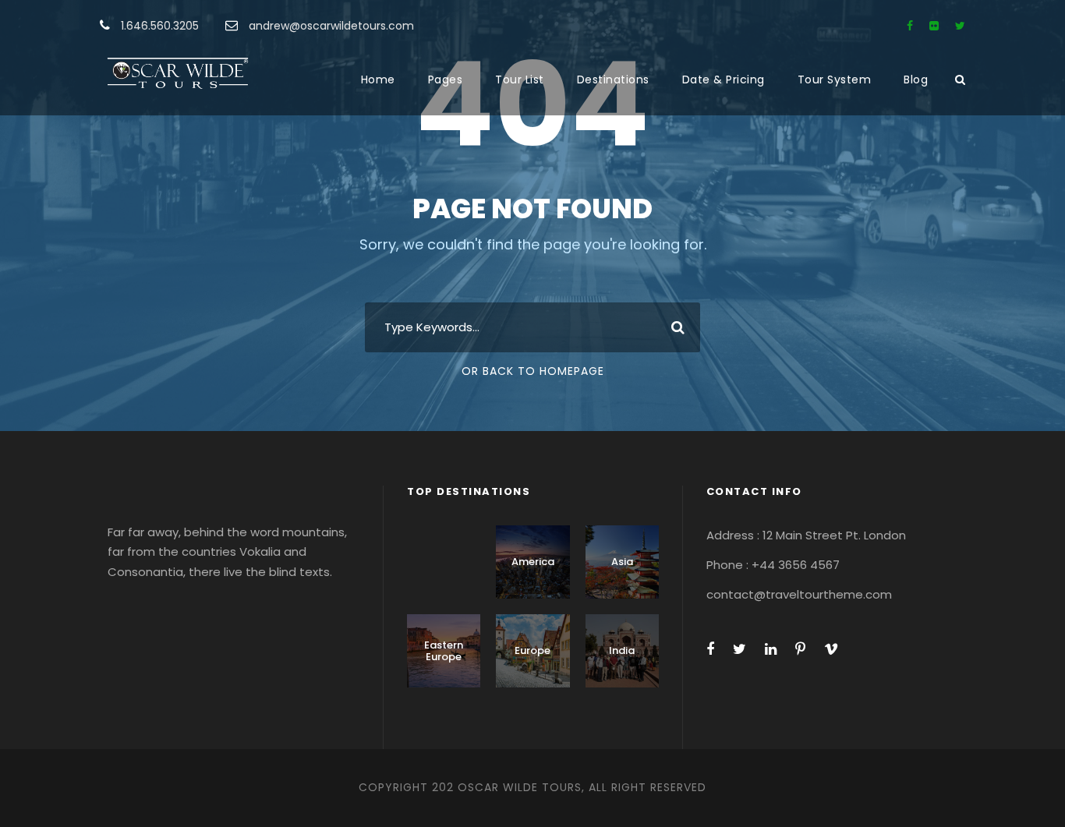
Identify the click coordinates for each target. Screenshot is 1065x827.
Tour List (519, 79)
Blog (916, 79)
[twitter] (960, 26)
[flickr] (934, 26)
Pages (445, 79)
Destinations (613, 79)
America (532, 561)
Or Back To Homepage (533, 371)
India (622, 650)
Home (378, 79)
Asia (622, 561)
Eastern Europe (443, 651)
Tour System (835, 79)
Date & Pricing (723, 79)
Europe (532, 650)
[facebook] (910, 26)
